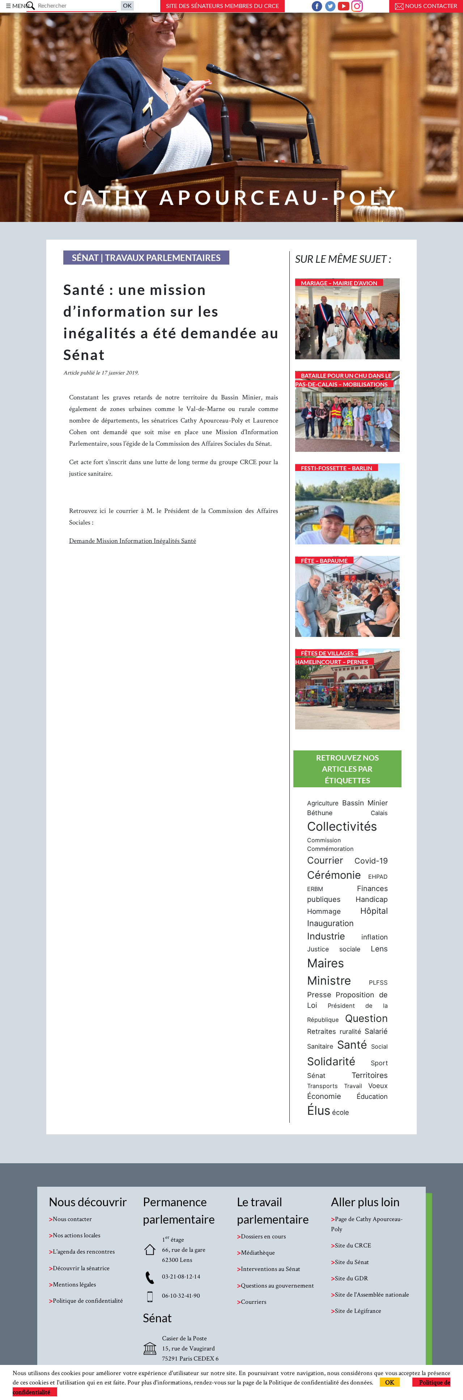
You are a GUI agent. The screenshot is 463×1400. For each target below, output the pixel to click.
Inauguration (330, 923)
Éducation (372, 1096)
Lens (379, 948)
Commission (324, 840)
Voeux (378, 1085)
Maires (325, 963)
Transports (322, 1085)
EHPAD (378, 876)
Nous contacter (430, 6)
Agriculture (323, 803)
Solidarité (331, 1061)
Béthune (319, 813)
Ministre (329, 980)
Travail (353, 1085)
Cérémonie (334, 875)
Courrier (325, 860)
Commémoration (330, 848)
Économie (324, 1096)
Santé (352, 1044)
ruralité (350, 1031)
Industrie (326, 936)
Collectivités (342, 826)
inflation (374, 937)
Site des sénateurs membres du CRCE (222, 6)
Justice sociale (333, 949)
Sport (379, 1063)
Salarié (376, 1031)
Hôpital (374, 911)
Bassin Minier (365, 803)
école (340, 1112)
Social (379, 1046)
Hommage (324, 911)
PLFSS (378, 982)
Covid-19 (371, 860)
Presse (319, 994)
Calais (379, 813)
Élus (318, 1110)
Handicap (372, 899)
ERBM (315, 888)
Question (366, 1018)
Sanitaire (320, 1046)
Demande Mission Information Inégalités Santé (132, 540)
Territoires (370, 1075)
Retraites (321, 1031)
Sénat (316, 1075)
